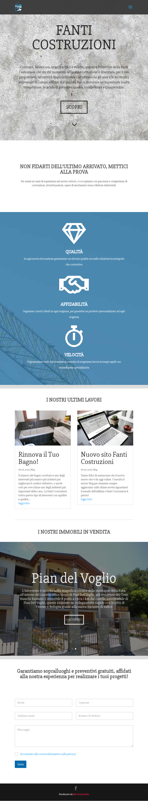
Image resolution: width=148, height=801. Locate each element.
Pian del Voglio (74, 577)
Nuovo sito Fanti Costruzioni (104, 458)
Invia (21, 764)
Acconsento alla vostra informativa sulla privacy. (48, 754)
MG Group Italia (81, 794)
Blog (33, 469)
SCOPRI (74, 107)
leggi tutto (24, 503)
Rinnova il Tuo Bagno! (38, 458)
